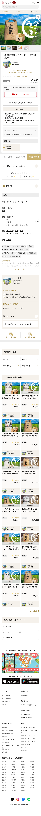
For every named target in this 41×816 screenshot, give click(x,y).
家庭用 (31, 246)
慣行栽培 (6, 246)
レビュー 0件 (16, 76)
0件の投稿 (24, 76)
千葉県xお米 (32, 253)
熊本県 (23, 788)
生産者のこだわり (9, 290)
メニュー (38, 3)
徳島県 (32, 782)
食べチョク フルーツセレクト (29, 738)
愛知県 (23, 775)
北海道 (4, 762)
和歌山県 (13, 780)
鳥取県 (23, 780)
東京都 (4, 769)
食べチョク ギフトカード (28, 741)
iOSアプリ (24, 747)
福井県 (13, 772)
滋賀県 (4, 777)
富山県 (32, 769)
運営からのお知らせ (7, 733)
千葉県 (8, 240)
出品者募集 (24, 695)
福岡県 (32, 785)
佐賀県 (4, 788)
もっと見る (21, 269)
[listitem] (11, 359)
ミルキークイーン (26, 234)
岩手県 (23, 762)
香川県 (4, 785)
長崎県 (13, 788)
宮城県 (32, 762)
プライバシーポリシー (8, 739)
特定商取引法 (5, 742)
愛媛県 (13, 785)
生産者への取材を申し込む (28, 705)
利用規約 (4, 736)
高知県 (23, 785)
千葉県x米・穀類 (9, 253)
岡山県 (4, 782)
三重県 (32, 775)
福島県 (23, 764)
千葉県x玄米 (21, 253)
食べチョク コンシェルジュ (28, 735)
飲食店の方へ (5, 704)
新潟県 (23, 769)
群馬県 (13, 767)
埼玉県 (23, 767)
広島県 (13, 782)
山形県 (13, 764)
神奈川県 (13, 769)
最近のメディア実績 (10, 304)
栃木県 (4, 767)
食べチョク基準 (6, 698)
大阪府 (23, 777)
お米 (16, 231)
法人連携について (26, 714)
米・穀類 (9, 231)
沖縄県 (23, 790)
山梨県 (23, 772)
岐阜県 (4, 775)
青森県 (13, 762)
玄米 (21, 231)
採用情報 (4, 752)
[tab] (7, 157)
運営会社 (4, 727)
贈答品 (23, 246)
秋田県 (4, 764)
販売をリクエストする (20, 94)
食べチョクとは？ (7, 695)
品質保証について (7, 701)
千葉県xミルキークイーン (12, 256)
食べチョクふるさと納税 (28, 727)
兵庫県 (32, 777)
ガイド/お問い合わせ (7, 730)
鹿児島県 (13, 790)
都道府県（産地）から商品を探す (12, 758)
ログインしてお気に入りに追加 (22, 103)
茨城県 (32, 764)
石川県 (4, 772)
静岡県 (13, 775)
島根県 (32, 780)
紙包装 (6, 249)
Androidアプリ (25, 750)
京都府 (13, 777)
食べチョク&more (26, 744)
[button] (20, 172)
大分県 (32, 788)
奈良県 (4, 780)
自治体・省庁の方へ (26, 717)
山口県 (23, 782)
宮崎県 (4, 790)
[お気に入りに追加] (38, 17)
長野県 (32, 772)
